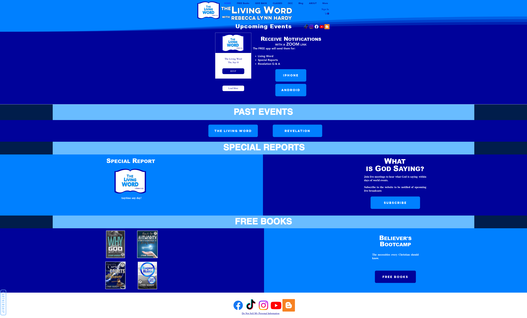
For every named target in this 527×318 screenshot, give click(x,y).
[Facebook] (316, 26)
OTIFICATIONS (291, 39)
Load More (233, 88)
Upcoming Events (263, 26)
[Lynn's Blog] (327, 26)
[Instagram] (311, 26)
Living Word (265, 56)
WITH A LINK (291, 44)
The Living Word (233, 58)
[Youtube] (321, 26)
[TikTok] (306, 26)
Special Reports (268, 60)
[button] (277, 3)
